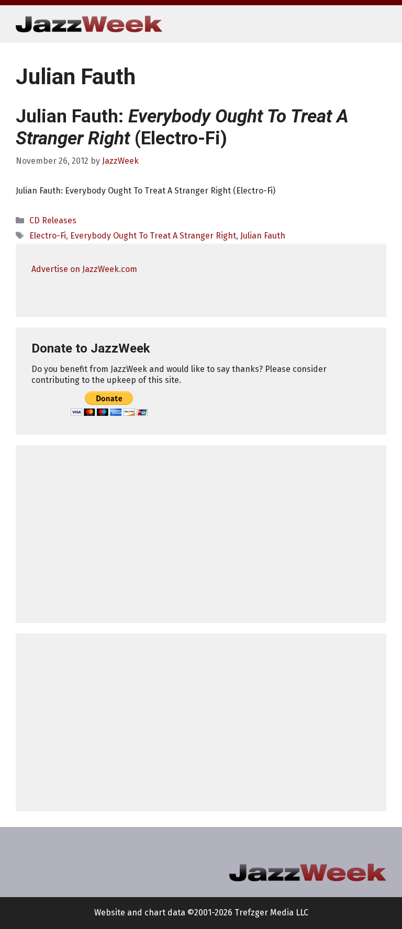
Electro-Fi (47, 236)
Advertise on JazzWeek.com (84, 269)
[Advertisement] (201, 534)
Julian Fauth (262, 236)
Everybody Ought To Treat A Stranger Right (153, 236)
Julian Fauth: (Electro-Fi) (182, 127)
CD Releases (52, 220)
